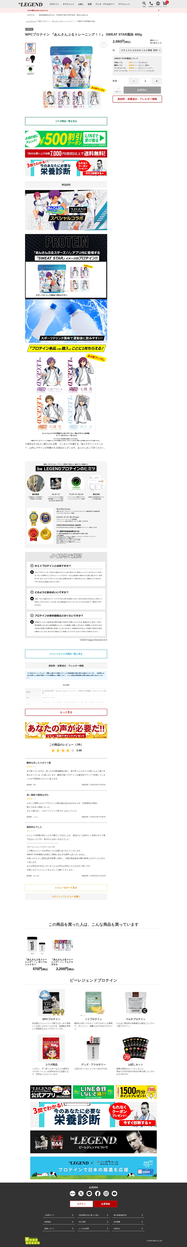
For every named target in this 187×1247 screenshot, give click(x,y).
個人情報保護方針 (120, 1215)
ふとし (35, 817)
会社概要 (117, 1222)
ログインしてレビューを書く (66, 896)
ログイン (81, 1204)
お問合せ (117, 1228)
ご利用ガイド (49, 1215)
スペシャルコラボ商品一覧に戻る (66, 654)
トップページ (31, 21)
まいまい (36, 876)
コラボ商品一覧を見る (66, 121)
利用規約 (47, 1222)
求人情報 (82, 1222)
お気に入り (118, 91)
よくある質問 (84, 1228)
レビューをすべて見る (66, 887)
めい (35, 785)
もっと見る (66, 712)
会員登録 (105, 1204)
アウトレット (124, 4)
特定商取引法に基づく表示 (89, 1215)
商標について (49, 1228)
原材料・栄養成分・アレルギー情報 (137, 99)
